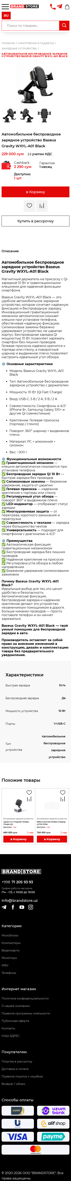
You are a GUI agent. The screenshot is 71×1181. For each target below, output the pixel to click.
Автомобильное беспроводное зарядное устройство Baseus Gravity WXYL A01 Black (35, 55)
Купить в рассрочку (35, 221)
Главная (9, 43)
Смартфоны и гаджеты (37, 43)
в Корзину (35, 192)
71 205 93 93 (22, 882)
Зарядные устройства (20, 48)
